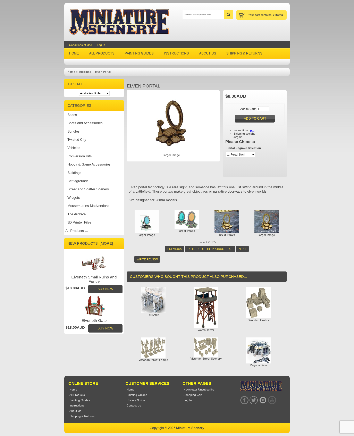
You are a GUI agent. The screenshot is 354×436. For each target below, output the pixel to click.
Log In (101, 45)
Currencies (76, 84)
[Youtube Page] (272, 400)
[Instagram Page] (262, 400)
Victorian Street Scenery (206, 358)
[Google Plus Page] (253, 400)
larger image (147, 234)
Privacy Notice (136, 400)
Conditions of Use (80, 45)
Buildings (85, 71)
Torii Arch (153, 314)
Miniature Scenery (190, 428)
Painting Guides (137, 394)
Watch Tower (206, 330)
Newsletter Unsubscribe (199, 389)
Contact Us (134, 405)
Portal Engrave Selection (244, 148)
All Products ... (76, 231)
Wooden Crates (258, 320)
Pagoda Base (258, 365)
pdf (252, 130)
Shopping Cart (193, 394)
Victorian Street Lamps (153, 359)
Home (71, 71)
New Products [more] (90, 243)
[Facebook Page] (244, 400)
